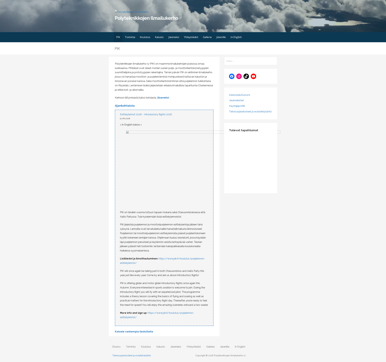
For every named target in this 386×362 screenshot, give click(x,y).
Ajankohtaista (125, 105)
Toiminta (130, 37)
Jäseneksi (173, 37)
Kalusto (159, 37)
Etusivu (116, 346)
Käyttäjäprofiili (237, 106)
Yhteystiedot (191, 37)
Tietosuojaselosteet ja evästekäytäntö (250, 111)
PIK (118, 37)
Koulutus (145, 37)
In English (236, 37)
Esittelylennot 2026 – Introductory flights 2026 (146, 114)
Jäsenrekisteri (236, 100)
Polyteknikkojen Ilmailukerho (146, 18)
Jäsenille (221, 37)
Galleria (207, 37)
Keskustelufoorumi (239, 95)
